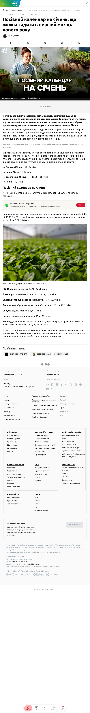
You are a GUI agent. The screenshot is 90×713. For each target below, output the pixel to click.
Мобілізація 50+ (68, 441)
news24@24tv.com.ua (13, 374)
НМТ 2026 (65, 477)
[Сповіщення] (87, 3)
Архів (62, 408)
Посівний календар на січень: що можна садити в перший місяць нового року (52, 10)
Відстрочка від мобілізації (72, 451)
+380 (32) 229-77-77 (20, 562)
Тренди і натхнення (14, 504)
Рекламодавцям (9, 415)
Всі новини (12, 432)
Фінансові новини (14, 474)
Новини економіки (15, 465)
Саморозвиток (67, 480)
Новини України (13, 439)
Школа (64, 474)
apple (25, 575)
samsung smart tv (52, 575)
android (12, 575)
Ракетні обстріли (41, 435)
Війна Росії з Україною (45, 432)
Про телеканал (9, 408)
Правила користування (12, 419)
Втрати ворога (40, 455)
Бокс (36, 497)
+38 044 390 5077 (54, 374)
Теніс (37, 504)
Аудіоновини (12, 448)
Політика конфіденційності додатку (45, 405)
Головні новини (13, 435)
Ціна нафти (11, 468)
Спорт (37, 494)
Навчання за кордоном (71, 483)
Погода (10, 451)
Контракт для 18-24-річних (72, 448)
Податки (10, 483)
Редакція (7, 400)
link (48, 384)
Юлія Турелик (13, 36)
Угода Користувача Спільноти (42, 409)
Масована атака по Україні (45, 448)
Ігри (61, 415)
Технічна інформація (39, 417)
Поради (6, 10)
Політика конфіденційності (42, 396)
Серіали (38, 481)
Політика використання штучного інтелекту (44, 400)
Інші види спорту (41, 510)
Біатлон (38, 507)
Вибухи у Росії (40, 451)
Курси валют (12, 471)
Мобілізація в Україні (72, 432)
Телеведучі (7, 412)
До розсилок (74, 524)
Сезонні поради (16, 10)
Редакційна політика (11, 404)
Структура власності (67, 404)
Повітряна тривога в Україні (45, 445)
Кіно (37, 465)
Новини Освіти (68, 465)
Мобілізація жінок (69, 444)
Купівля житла (12, 501)
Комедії (37, 477)
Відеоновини (12, 445)
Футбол (37, 501)
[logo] (15, 3)
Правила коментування (40, 413)
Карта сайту (64, 412)
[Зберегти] (79, 43)
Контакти (63, 396)
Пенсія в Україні (13, 486)
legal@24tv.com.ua (33, 564)
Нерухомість (13, 494)
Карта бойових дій (42, 439)
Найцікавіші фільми (42, 468)
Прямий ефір (12, 442)
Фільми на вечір (41, 474)
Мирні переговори (42, 442)
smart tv (39, 575)
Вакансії (63, 400)
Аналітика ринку (13, 497)
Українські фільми (42, 471)
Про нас (6, 396)
